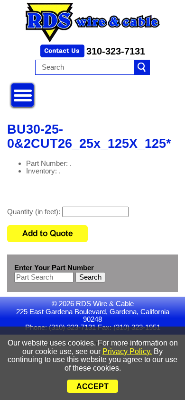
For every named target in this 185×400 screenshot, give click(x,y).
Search (90, 277)
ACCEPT (92, 386)
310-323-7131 (115, 51)
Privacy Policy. (127, 351)
